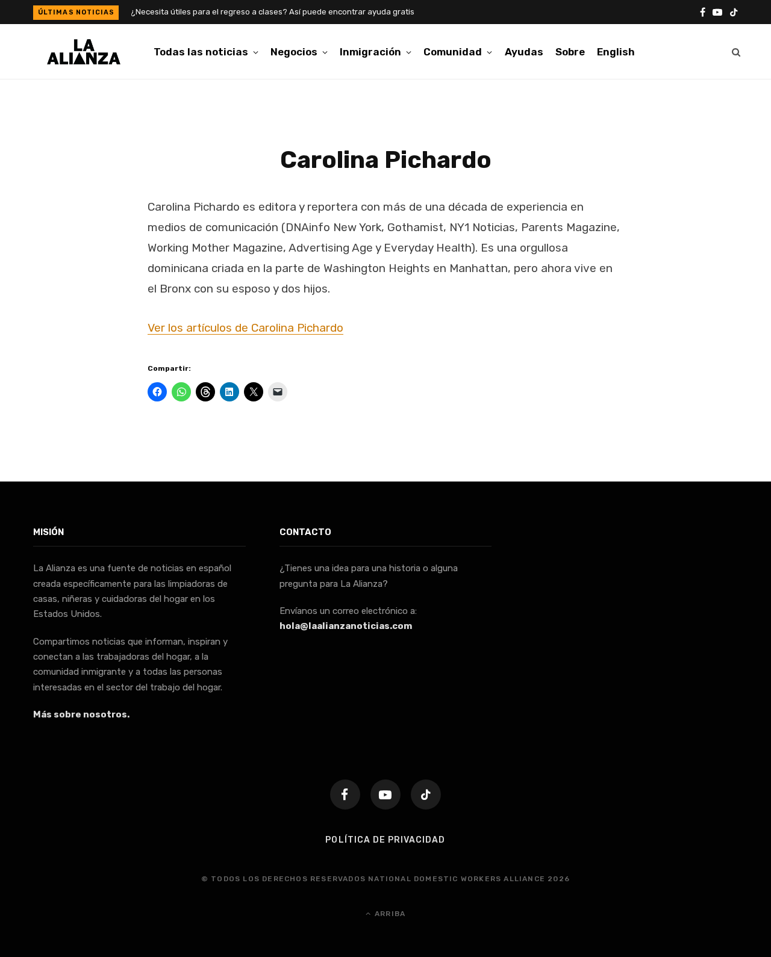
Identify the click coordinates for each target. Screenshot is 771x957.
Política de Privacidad (385, 840)
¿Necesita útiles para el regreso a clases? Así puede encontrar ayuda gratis (272, 11)
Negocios (293, 52)
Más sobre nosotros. (81, 714)
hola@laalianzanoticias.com (345, 626)
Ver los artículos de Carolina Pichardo (245, 328)
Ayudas (524, 52)
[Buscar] (736, 52)
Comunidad (452, 52)
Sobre (570, 52)
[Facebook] (345, 794)
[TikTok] (426, 794)
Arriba (388, 913)
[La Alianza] (83, 52)
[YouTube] (385, 794)
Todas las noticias (201, 52)
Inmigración (370, 52)
